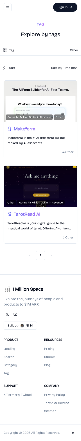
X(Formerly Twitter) (18, 395)
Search (9, 357)
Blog (47, 365)
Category (10, 365)
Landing (9, 349)
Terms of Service (56, 403)
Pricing (49, 349)
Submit (49, 357)
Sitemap (50, 411)
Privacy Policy (54, 395)
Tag (6, 373)
